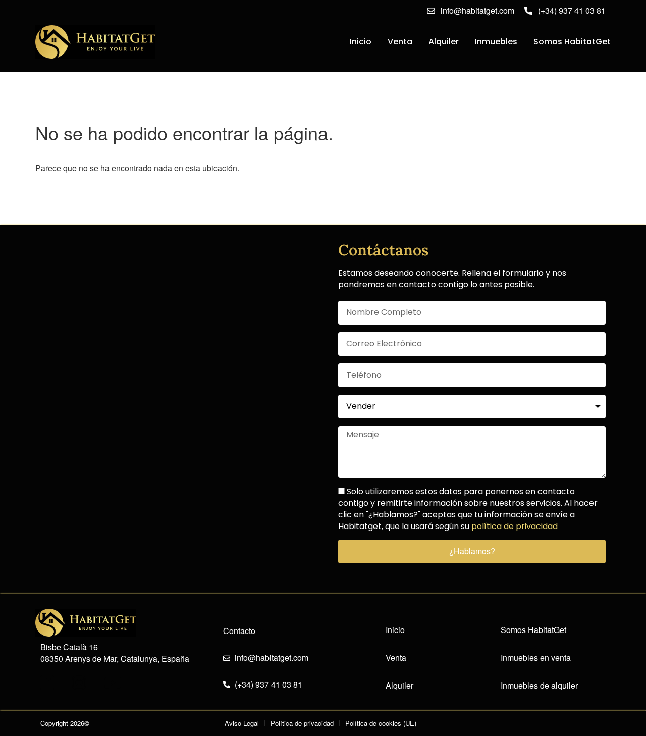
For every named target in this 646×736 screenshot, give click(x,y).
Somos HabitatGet (572, 41)
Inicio (360, 41)
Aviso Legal (242, 723)
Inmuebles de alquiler (539, 685)
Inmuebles (496, 41)
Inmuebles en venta (536, 658)
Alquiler (443, 41)
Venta (400, 41)
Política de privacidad (302, 723)
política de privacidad (514, 526)
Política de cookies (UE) (380, 723)
